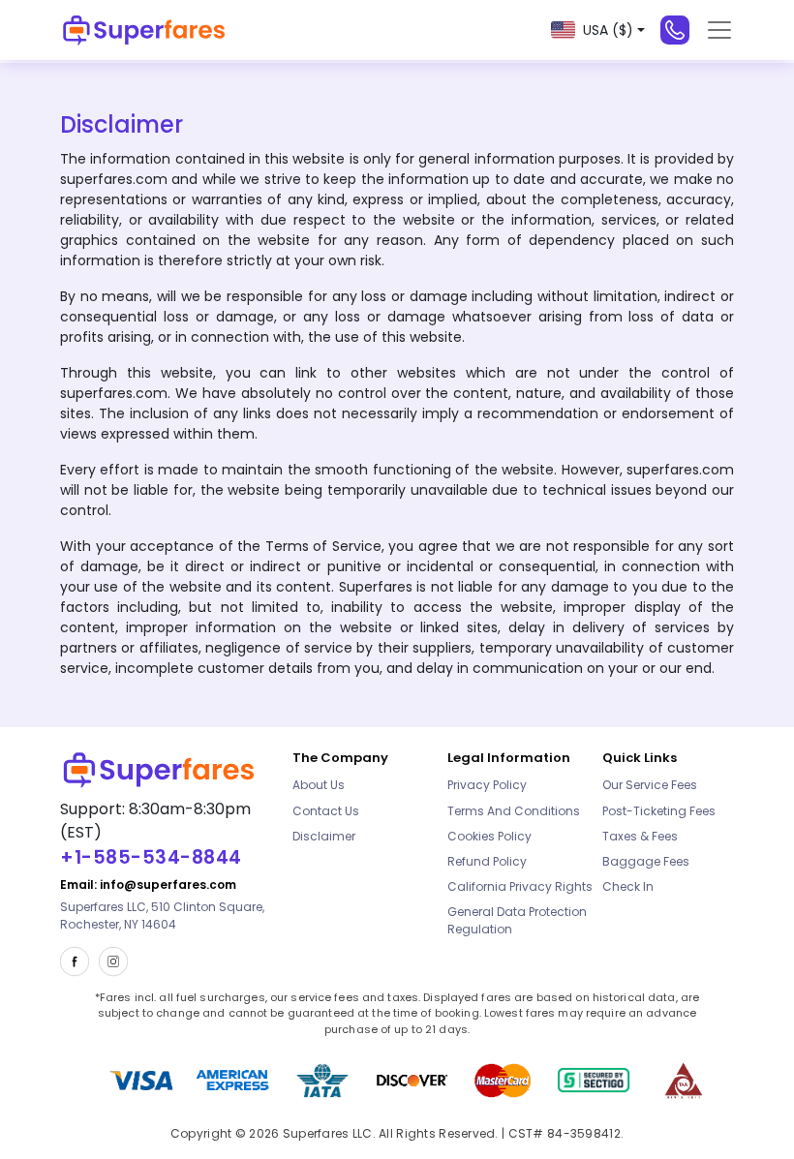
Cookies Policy (489, 836)
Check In (628, 886)
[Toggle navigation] (719, 30)
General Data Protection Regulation (517, 920)
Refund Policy (487, 861)
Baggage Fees (645, 861)
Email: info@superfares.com (148, 884)
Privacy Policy (487, 785)
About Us (318, 785)
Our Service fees (649, 785)
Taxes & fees (640, 836)
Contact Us (325, 811)
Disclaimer (323, 836)
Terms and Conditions (513, 811)
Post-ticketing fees (659, 811)
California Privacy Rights (520, 886)
